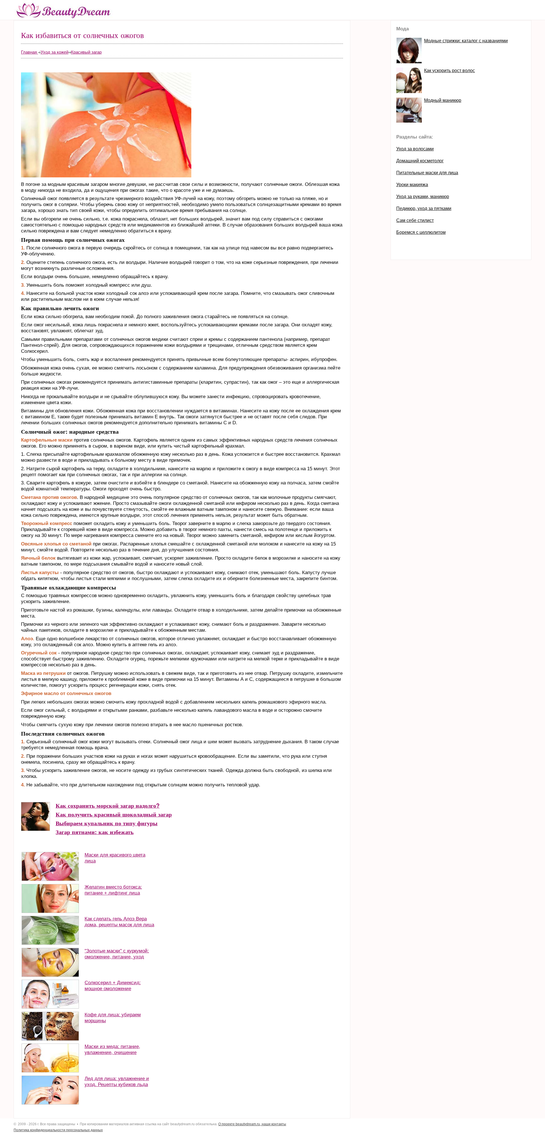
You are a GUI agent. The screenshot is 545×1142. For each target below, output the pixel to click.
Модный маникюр (442, 100)
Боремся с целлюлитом (421, 232)
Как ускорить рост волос (449, 70)
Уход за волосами (415, 148)
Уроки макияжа (412, 184)
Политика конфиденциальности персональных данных (58, 1130)
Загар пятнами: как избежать (95, 832)
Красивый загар (86, 52)
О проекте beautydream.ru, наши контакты (252, 1124)
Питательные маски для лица (427, 172)
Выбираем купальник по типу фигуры (107, 823)
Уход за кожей (54, 52)
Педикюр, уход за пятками (423, 208)
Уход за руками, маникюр (422, 196)
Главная (29, 52)
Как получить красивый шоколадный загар (114, 814)
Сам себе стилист (415, 220)
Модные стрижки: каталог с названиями (466, 40)
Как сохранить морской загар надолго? (108, 805)
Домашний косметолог (420, 160)
